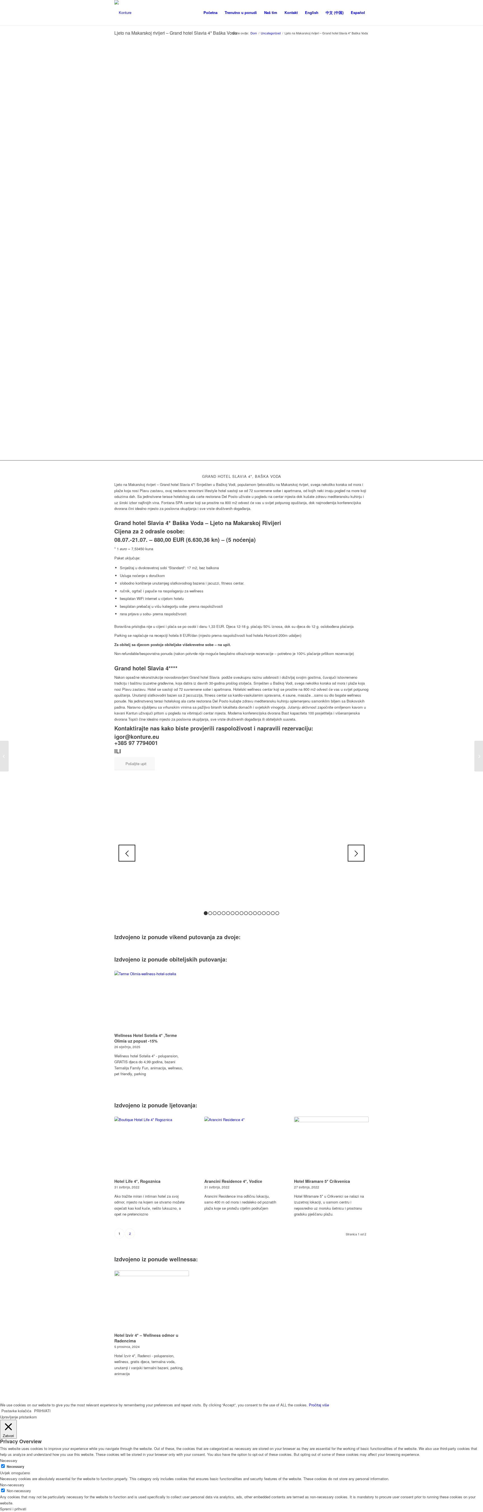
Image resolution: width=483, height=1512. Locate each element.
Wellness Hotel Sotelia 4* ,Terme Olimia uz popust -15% (145, 1038)
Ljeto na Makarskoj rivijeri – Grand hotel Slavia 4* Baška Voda (175, 33)
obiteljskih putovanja (197, 959)
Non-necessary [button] (12, 1484)
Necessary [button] (8, 1460)
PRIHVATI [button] (42, 1410)
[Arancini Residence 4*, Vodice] (241, 1147)
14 (264, 913)
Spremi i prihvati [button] (13, 1508)
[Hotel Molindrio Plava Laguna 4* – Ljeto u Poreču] (4, 756)
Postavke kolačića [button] (16, 1410)
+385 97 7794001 (136, 743)
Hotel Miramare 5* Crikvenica (322, 1181)
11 (250, 913)
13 (259, 913)
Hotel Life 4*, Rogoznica (137, 1181)
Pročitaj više (319, 1404)
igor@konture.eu (136, 736)
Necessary (15, 1466)
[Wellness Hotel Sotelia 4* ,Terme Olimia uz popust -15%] (151, 1001)
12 (255, 913)
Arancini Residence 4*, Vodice (233, 1181)
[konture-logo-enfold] (122, 12)
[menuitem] (210, 12)
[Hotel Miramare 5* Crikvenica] (331, 1147)
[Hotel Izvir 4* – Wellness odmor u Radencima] (151, 1301)
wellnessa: (183, 1259)
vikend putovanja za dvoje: (205, 937)
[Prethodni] (127, 853)
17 (277, 913)
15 (268, 913)
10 (246, 913)
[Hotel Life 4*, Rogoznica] (151, 1147)
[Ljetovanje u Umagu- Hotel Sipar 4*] (478, 756)
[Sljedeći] (356, 853)
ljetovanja (182, 1105)
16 (273, 913)
